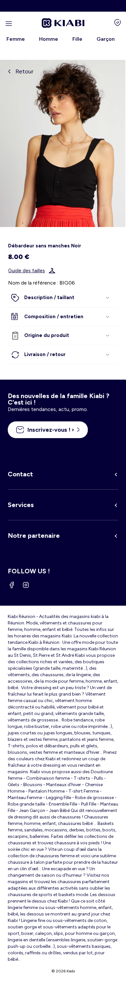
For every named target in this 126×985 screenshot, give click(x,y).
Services (21, 505)
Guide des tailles (26, 271)
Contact (20, 474)
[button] (63, 297)
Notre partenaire (34, 535)
